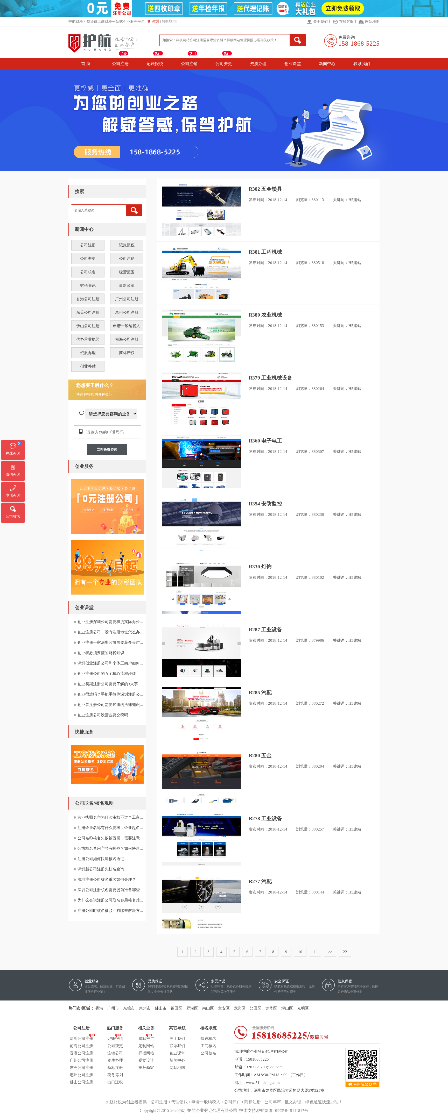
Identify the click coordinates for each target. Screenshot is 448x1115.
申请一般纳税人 (126, 326)
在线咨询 (13, 453)
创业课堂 (292, 63)
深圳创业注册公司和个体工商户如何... (110, 663)
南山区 (208, 1008)
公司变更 (223, 63)
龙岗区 (240, 1008)
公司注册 (120, 63)
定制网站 (146, 1046)
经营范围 (127, 272)
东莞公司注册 (88, 312)
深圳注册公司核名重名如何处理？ (107, 879)
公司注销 (189, 63)
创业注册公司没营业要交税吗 (103, 715)
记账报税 (154, 63)
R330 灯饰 (260, 566)
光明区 (303, 1008)
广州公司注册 (126, 299)
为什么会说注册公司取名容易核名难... (110, 900)
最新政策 (127, 285)
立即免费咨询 (107, 449)
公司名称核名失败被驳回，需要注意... (110, 838)
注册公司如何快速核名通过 (101, 859)
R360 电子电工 (265, 441)
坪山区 (287, 1008)
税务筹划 (115, 1075)
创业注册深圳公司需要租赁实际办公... (110, 622)
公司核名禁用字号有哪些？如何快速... (110, 848)
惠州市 (145, 1008)
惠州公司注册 (126, 312)
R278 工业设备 (265, 818)
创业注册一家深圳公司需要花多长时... (110, 642)
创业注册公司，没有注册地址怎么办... (110, 632)
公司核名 (88, 272)
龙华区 (271, 1008)
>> (330, 952)
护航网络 (264, 1111)
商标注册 (115, 1068)
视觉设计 (146, 1060)
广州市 (113, 1008)
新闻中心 (327, 63)
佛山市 (160, 1008)
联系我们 (361, 63)
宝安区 (224, 1008)
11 (315, 952)
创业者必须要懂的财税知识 (101, 653)
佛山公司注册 (88, 326)
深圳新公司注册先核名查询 (101, 869)
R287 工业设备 (265, 629)
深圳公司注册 (81, 1039)
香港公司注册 (88, 299)
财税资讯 (88, 285)
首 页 (85, 63)
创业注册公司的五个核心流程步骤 (107, 673)
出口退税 (115, 1082)
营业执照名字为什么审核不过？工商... (110, 817)
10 (300, 952)
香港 (99, 1008)
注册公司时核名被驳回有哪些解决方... (110, 911)
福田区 (176, 1008)
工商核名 (208, 1046)
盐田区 (255, 1008)
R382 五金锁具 (265, 189)
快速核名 (208, 1039)
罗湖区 (192, 1008)
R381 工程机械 (265, 252)
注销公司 (115, 1053)
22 (345, 952)
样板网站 (146, 1053)
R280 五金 (260, 755)
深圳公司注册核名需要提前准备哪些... (110, 890)
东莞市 (129, 1008)
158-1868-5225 (359, 43)
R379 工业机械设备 (270, 378)
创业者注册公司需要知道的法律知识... (110, 705)
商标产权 (127, 353)
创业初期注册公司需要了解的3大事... (109, 684)
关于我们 (320, 22)
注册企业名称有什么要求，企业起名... (110, 828)
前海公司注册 (126, 339)
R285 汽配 (260, 692)
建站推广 (146, 1039)
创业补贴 (88, 366)
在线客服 (346, 22)
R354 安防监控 (265, 503)
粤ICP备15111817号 (291, 1111)
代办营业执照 (88, 339)
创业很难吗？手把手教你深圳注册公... (110, 694)
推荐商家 (146, 1068)
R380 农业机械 (265, 315)
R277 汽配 (260, 881)
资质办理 (258, 63)
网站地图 (372, 22)
